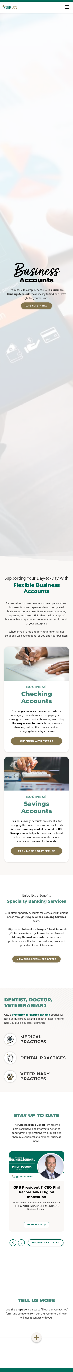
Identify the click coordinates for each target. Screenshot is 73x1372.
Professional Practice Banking (31, 1014)
